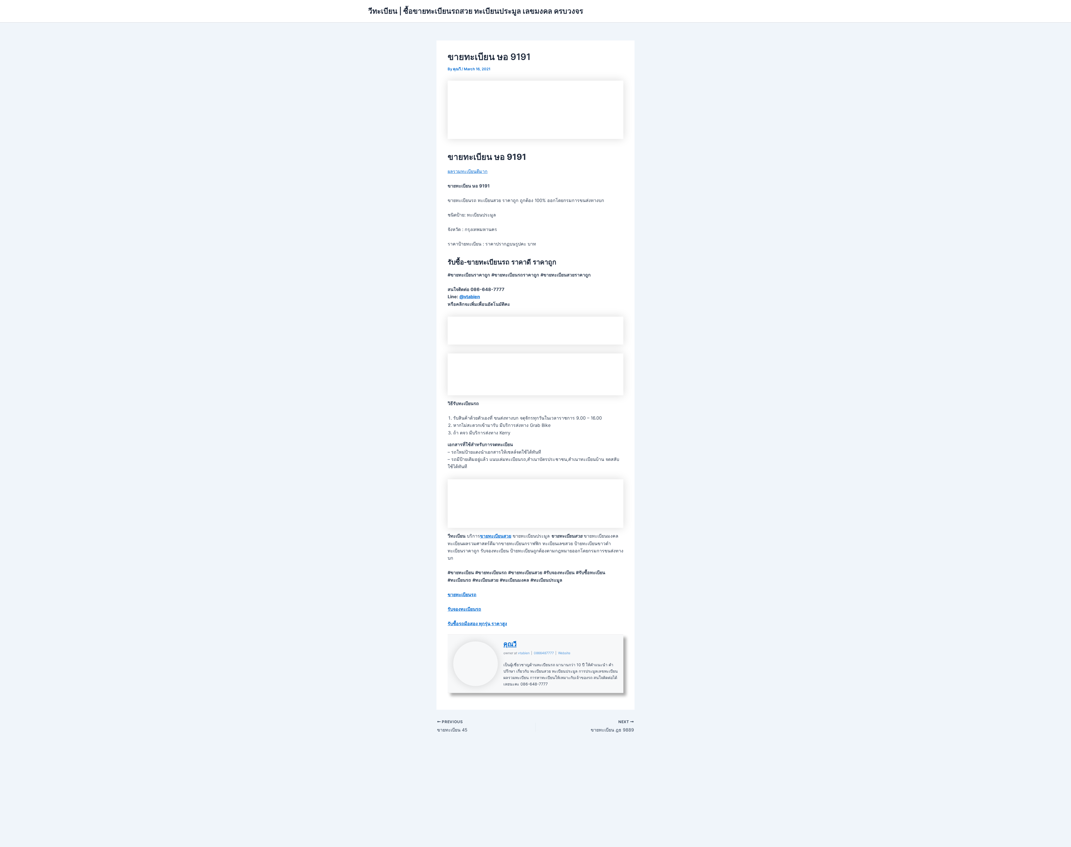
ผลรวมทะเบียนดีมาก (468, 171)
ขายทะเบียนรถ (462, 594)
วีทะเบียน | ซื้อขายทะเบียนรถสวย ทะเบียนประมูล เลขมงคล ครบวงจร (475, 11)
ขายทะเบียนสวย (495, 536)
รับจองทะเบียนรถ (464, 609)
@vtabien (469, 296)
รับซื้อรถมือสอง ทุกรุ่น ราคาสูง (477, 623)
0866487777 (544, 653)
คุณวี (510, 644)
